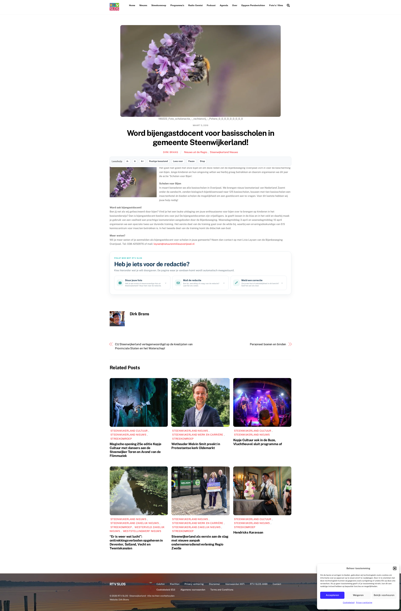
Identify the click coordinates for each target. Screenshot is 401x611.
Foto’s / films (276, 5)
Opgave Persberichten (253, 5)
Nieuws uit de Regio (195, 152)
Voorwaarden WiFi (235, 584)
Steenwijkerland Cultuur (129, 430)
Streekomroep (158, 5)
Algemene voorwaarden (192, 589)
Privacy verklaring (364, 602)
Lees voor (178, 161)
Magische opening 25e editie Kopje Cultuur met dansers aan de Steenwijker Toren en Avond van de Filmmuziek (135, 450)
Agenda (224, 5)
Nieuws (143, 5)
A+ (142, 161)
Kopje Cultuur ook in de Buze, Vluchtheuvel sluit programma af (257, 442)
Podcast (211, 5)
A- (127, 161)
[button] (394, 568)
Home (132, 5)
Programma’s (177, 5)
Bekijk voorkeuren (384, 595)
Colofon (160, 584)
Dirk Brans (170, 152)
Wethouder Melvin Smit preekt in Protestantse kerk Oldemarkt (195, 446)
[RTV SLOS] (114, 9)
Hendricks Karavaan (248, 532)
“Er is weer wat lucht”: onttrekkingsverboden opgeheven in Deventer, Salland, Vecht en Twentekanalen (136, 542)
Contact (277, 584)
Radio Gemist (195, 5)
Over (234, 5)
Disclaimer (214, 584)
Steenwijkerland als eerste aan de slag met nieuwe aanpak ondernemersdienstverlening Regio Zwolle (199, 542)
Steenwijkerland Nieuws (224, 152)
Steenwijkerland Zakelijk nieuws (134, 523)
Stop (202, 161)
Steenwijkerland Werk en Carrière (197, 434)
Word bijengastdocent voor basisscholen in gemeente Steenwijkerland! (200, 137)
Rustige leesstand (158, 161)
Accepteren (332, 595)
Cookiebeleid (348, 602)
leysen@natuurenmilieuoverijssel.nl (174, 243)
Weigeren (358, 595)
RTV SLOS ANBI (259, 584)
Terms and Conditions (221, 589)
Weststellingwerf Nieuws (142, 531)
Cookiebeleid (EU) (165, 589)
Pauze (191, 161)
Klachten (174, 584)
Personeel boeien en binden (268, 344)
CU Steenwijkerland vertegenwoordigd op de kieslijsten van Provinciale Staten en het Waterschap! (154, 346)
